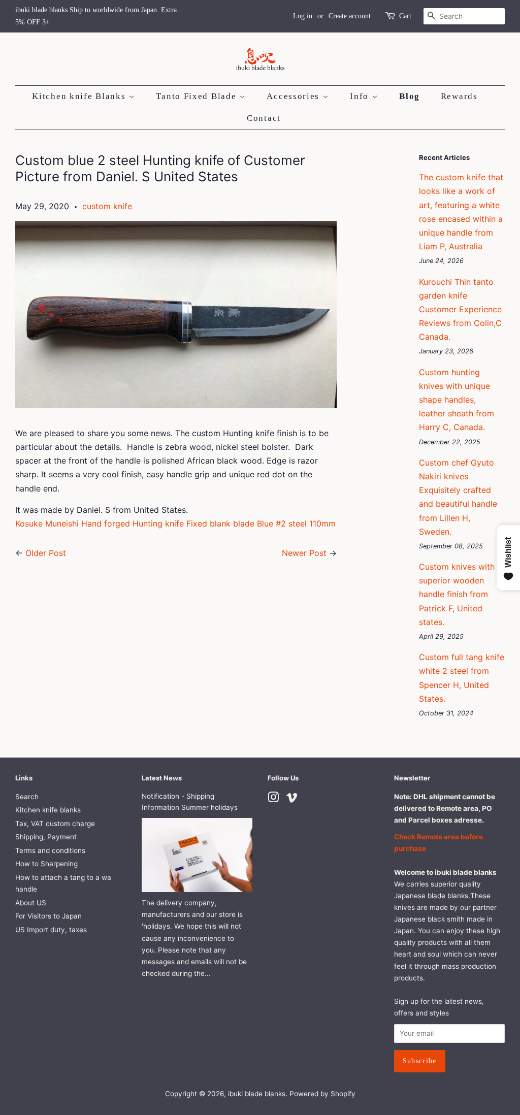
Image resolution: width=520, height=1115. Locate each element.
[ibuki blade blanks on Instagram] (273, 799)
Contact (264, 118)
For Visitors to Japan (48, 916)
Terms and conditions (50, 850)
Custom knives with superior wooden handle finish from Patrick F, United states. (457, 594)
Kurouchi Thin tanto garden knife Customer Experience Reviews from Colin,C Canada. (460, 309)
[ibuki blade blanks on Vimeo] (292, 799)
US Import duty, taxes (51, 930)
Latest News (162, 778)
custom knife (107, 206)
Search (27, 797)
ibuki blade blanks (256, 1094)
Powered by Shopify (322, 1094)
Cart (405, 16)
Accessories (294, 96)
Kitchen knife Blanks (80, 96)
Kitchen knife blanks (48, 810)
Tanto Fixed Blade (197, 96)
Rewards (459, 96)
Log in (302, 16)
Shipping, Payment (46, 837)
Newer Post (304, 553)
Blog (409, 96)
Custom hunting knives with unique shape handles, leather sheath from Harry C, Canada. (456, 400)
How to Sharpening (46, 864)
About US (30, 903)
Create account (350, 16)
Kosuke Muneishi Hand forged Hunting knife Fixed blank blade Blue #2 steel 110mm (175, 523)
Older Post (45, 553)
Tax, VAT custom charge (55, 823)
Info (361, 96)
